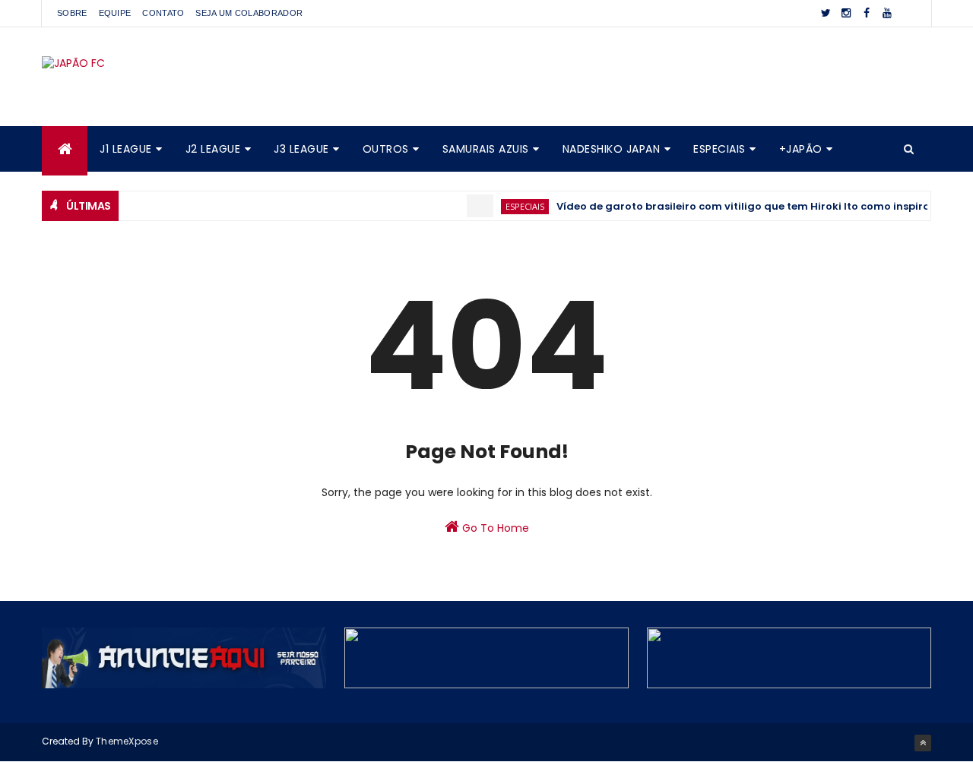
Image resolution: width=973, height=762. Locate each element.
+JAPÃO (800, 149)
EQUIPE (115, 12)
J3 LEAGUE (301, 149)
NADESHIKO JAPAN (612, 149)
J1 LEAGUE (126, 149)
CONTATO (163, 12)
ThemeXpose (127, 741)
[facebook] (866, 13)
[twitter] (825, 13)
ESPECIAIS (719, 149)
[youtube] (887, 13)
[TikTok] (907, 13)
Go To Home (494, 528)
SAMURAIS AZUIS (485, 149)
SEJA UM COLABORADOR (249, 12)
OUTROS (386, 149)
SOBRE (72, 12)
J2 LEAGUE (213, 149)
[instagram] (846, 13)
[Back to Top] (922, 743)
